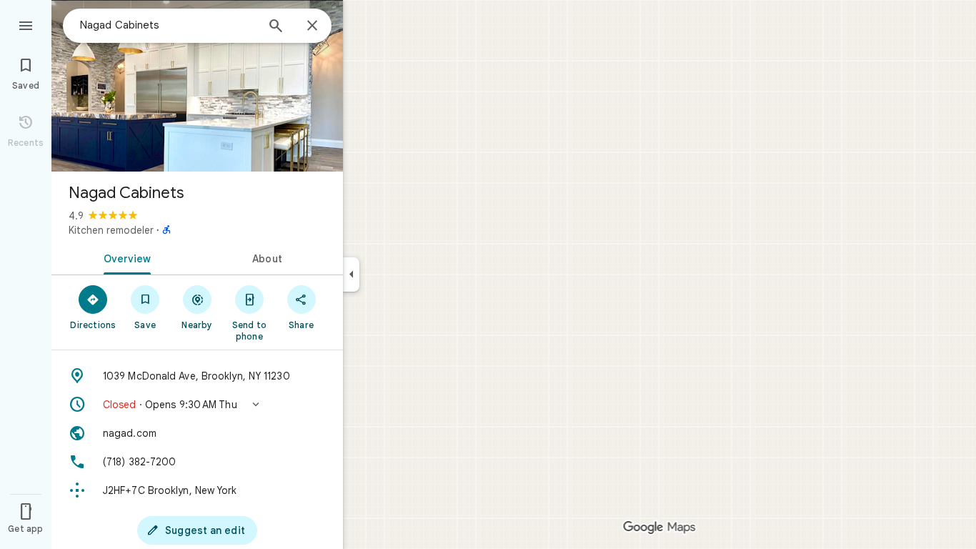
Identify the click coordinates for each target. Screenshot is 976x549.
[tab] (124, 257)
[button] (197, 404)
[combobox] (168, 25)
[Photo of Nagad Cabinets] (197, 86)
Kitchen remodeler (111, 230)
